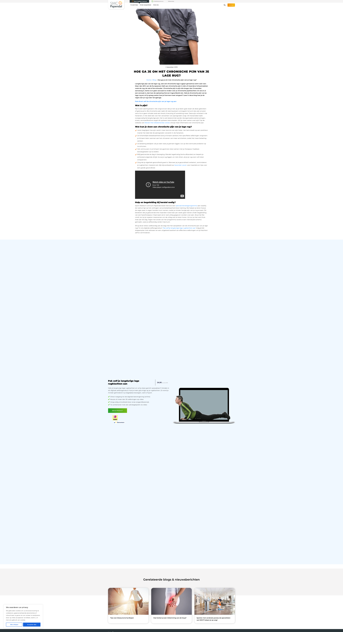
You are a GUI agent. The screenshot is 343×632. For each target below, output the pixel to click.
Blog (154, 80)
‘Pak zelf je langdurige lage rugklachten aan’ (179, 228)
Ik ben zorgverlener (145, 5)
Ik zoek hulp (134, 5)
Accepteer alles (31, 624)
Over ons (156, 5)
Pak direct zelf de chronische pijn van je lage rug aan (155, 101)
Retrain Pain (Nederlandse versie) (157, 123)
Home (148, 80)
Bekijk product (117, 410)
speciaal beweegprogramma (186, 206)
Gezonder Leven (180, 165)
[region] (23, 616)
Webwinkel (171, 1)
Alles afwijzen (14, 624)
